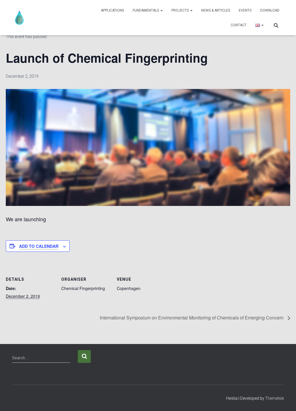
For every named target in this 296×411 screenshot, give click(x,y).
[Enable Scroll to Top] (284, 399)
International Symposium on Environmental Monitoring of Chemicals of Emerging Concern (192, 317)
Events (245, 10)
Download (270, 10)
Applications (112, 10)
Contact (239, 25)
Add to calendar (38, 246)
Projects (180, 10)
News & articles (215, 10)
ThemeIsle (274, 398)
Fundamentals (146, 10)
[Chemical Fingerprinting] (19, 17)
